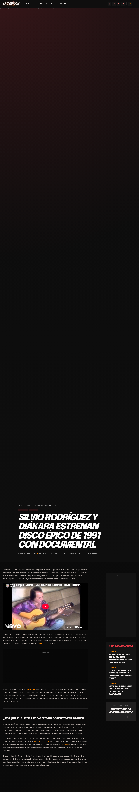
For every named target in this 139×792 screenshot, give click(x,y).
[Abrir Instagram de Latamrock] (114, 4)
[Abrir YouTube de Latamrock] (118, 4)
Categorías (51, 3)
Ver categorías (119, 717)
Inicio (20, 505)
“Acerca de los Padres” (41, 742)
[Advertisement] (45, 667)
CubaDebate (30, 689)
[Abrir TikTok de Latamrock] (123, 4)
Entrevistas (38, 3)
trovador (65, 745)
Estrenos (27, 505)
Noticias (26, 3)
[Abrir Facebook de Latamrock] (109, 4)
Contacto (64, 3)
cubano (39, 643)
